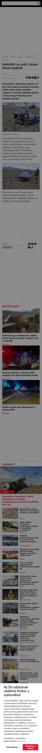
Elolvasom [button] (22, 741)
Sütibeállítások (12, 747)
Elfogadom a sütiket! (31, 747)
